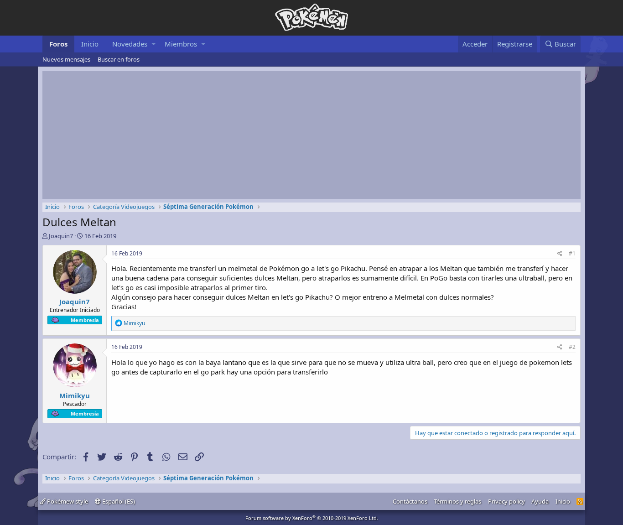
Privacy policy (506, 501)
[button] (153, 44)
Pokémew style (67, 501)
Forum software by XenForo (311, 518)
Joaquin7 (61, 236)
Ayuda (540, 501)
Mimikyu (74, 395)
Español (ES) (118, 501)
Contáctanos (410, 501)
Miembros (181, 43)
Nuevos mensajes (66, 59)
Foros (58, 43)
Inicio (90, 43)
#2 (572, 347)
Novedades (129, 43)
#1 (572, 253)
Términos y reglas (457, 501)
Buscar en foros (119, 59)
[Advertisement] (311, 135)
